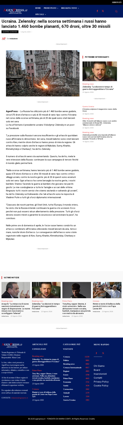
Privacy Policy (101, 381)
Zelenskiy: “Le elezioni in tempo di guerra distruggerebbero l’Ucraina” (98, 88)
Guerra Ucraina (10, 32)
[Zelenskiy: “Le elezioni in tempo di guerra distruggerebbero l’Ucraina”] (99, 71)
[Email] (112, 38)
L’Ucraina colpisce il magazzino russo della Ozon (99, 110)
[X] (103, 11)
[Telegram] (119, 38)
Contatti (98, 377)
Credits (92, 419)
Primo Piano (67, 301)
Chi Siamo (99, 365)
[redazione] (4, 38)
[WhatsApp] (105, 38)
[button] (116, 11)
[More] (69, 262)
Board (97, 370)
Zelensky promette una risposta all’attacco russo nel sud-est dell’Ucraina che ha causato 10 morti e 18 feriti (99, 137)
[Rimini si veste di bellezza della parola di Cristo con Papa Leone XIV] (107, 290)
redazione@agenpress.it (19, 398)
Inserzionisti (100, 373)
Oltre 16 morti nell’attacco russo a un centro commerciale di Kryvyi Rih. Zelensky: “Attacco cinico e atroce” (99, 123)
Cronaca (96, 301)
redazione (13, 38)
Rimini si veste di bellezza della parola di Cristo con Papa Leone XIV (106, 306)
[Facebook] (97, 11)
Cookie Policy (101, 385)
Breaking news (88, 84)
